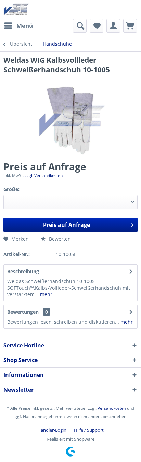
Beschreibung (23, 271)
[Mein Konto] (113, 26)
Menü (24, 26)
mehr (45, 294)
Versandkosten (112, 408)
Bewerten (59, 238)
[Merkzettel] (96, 26)
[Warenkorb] (130, 26)
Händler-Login (51, 430)
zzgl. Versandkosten (44, 175)
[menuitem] (18, 26)
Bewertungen (23, 312)
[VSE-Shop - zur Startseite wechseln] (16, 9)
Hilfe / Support (89, 430)
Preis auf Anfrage (66, 225)
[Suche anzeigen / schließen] (80, 26)
